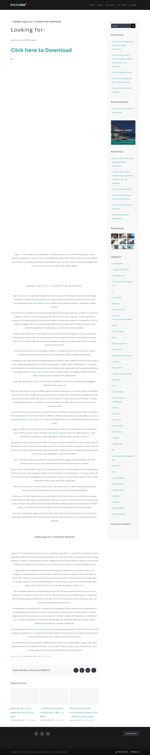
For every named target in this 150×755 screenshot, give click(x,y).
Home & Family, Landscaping (118, 400)
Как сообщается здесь (41, 303)
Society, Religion (118, 478)
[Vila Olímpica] (131, 247)
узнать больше (42, 372)
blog (114, 337)
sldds (39, 656)
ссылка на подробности (49, 616)
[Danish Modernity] (115, 241)
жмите (55, 486)
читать (62, 316)
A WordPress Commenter (121, 108)
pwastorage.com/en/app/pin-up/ (123, 458)
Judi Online (116, 414)
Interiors (115, 407)
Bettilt (114, 325)
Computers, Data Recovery (122, 355)
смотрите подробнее (59, 433)
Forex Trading (117, 392)
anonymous (116, 297)
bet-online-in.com (119, 309)
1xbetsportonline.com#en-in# (122, 283)
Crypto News (117, 368)
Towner (64, 752)
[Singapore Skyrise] (123, 236)
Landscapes (116, 420)
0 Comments (47, 656)
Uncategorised (117, 484)
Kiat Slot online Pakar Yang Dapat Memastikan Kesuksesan (122, 45)
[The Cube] (123, 247)
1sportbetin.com (118, 275)
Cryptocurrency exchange (122, 374)
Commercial (116, 349)
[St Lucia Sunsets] (131, 236)
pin (113, 450)
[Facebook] (36, 733)
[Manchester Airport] (131, 241)
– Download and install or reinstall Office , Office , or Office (22, 712)
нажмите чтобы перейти (30, 419)
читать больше (43, 629)
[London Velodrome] (115, 247)
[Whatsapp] (42, 733)
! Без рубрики (117, 263)
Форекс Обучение (119, 514)
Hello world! (117, 112)
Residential (116, 466)
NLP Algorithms (118, 426)
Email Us (135, 752)
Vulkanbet (116, 496)
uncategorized (117, 490)
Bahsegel (115, 303)
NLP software (117, 432)
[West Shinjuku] (123, 241)
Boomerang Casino (119, 343)
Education (116, 380)
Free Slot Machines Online (122, 72)
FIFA (114, 386)
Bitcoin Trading (118, 331)
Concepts (115, 361)
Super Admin (17, 656)
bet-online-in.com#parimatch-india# (122, 317)
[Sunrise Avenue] (115, 236)
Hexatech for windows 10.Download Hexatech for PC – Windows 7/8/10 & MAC (54, 712)
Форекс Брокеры (118, 508)
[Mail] (48, 733)
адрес (71, 633)
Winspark (115, 502)
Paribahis (115, 438)
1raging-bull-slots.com (120, 269)
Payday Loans (117, 444)
